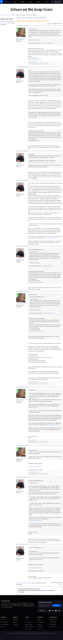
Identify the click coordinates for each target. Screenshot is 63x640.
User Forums (40, 626)
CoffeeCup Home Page (15, 633)
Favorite (44, 17)
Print (25, 17)
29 (52, 23)
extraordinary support (28, 605)
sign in (5, 21)
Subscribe (37, 17)
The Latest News (4, 622)
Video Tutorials (41, 622)
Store (46, 1)
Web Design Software (31, 633)
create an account (6, 23)
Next (60, 23)
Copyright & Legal (45, 633)
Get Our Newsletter (5, 624)
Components (52, 626)
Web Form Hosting (29, 626)
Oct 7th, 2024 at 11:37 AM (22, 180)
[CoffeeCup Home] (7, 2)
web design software (16, 604)
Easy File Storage (29, 624)
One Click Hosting (29, 622)
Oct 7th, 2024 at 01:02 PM (22, 445)
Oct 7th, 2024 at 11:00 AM (22, 67)
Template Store (53, 617)
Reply (30, 17)
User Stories (40, 629)
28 (51, 23)
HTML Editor (24, 603)
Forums (6, 15)
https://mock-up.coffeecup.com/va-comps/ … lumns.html (42, 162)
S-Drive (26, 619)
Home (1, 15)
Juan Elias (18, 79)
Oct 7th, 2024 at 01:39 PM (22, 477)
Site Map (55, 633)
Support (38, 1)
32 (58, 23)
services (25, 604)
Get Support (38, 633)
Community (40, 617)
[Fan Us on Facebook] (53, 610)
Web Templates (53, 619)
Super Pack (15, 624)
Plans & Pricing (28, 629)
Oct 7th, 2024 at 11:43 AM (22, 246)
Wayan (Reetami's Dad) (21, 38)
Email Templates (53, 622)
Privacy (50, 633)
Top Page (8, 633)
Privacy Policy (35, 637)
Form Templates (53, 624)
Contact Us (3, 626)
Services (27, 617)
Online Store (23, 633)
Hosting (30, 1)
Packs (15, 1)
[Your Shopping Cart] (52, 2)
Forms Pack (15, 622)
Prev (49, 23)
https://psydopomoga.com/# (51, 238)
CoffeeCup (3, 617)
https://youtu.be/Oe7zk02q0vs (35, 59)
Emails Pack (15, 619)
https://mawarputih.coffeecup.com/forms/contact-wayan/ (38, 383)
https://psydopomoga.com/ (47, 43)
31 (56, 23)
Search (19, 17)
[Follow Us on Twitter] (50, 610)
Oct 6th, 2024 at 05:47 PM (22, 25)
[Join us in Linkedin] (59, 610)
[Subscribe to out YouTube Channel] (56, 610)
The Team (3, 619)
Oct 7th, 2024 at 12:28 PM (22, 291)
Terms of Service (43, 637)
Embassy (39, 624)
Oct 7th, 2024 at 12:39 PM (22, 387)
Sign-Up (56, 605)
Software (23, 1)
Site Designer (12, 15)
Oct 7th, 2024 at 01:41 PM (22, 544)
